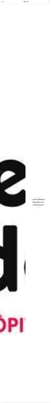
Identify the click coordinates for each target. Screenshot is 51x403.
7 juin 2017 (38, 207)
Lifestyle (38, 197)
